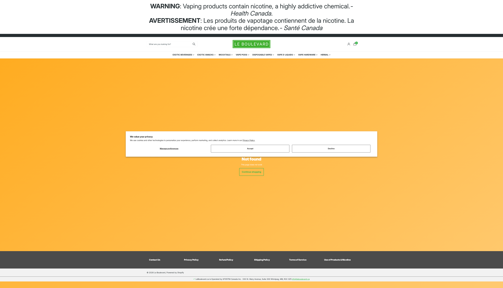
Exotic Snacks (205, 54)
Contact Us (154, 259)
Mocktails (225, 54)
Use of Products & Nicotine (337, 259)
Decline (331, 148)
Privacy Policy (191, 259)
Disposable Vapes (262, 54)
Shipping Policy (262, 259)
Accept (250, 148)
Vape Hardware (306, 54)
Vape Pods (241, 54)
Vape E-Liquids (285, 54)
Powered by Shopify (175, 272)
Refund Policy (226, 259)
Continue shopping (251, 172)
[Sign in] (348, 44)
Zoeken (194, 44)
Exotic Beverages (182, 54)
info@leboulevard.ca (301, 279)
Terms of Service (297, 259)
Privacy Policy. (249, 140)
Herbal (324, 54)
